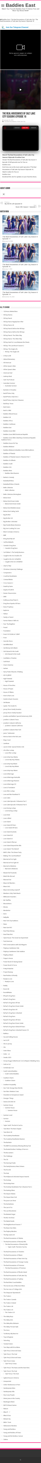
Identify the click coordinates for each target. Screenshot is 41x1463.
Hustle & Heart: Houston (10, 699)
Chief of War (7, 566)
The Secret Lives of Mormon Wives (14, 1286)
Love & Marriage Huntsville (11, 777)
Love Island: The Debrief (11, 849)
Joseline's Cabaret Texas (11, 719)
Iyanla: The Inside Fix (10, 706)
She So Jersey (7, 1044)
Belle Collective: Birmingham (12, 494)
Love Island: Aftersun (10, 842)
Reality (5, 985)
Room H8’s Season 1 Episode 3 (26, 206)
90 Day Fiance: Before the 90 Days (13, 332)
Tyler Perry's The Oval (10, 1354)
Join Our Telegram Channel (17, 27)
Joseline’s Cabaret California (12, 723)
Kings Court (7, 740)
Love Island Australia (9, 832)
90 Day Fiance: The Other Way (12, 339)
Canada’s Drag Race (9, 545)
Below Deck (7, 498)
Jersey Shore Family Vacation (12, 709)
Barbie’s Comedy (8, 477)
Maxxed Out (7, 879)
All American (7, 362)
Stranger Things (8, 1098)
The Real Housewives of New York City (15, 1258)
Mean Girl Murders (9, 883)
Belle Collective (8, 487)
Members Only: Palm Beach (11, 893)
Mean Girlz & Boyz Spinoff (11, 890)
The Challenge (7, 1156)
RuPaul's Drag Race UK (10, 1009)
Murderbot (6, 910)
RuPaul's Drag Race (9, 999)
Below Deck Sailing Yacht (11, 511)
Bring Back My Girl (9, 539)
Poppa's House (8, 958)
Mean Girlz (6, 886)
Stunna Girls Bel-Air (9, 1102)
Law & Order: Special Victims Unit (13, 747)
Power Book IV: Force (10, 965)
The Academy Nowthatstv (11, 1135)
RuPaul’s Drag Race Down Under (13, 1023)
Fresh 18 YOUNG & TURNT (11, 634)
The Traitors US (8, 1310)
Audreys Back (7, 376)
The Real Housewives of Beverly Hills (14, 1241)
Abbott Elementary (9, 359)
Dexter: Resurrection (9, 593)
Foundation (6, 631)
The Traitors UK (8, 1306)
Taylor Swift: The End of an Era (12, 1125)
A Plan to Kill (7, 356)
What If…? (6, 1412)
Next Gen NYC (7, 927)
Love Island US (8, 839)
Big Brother (7, 515)
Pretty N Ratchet (8, 968)
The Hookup (7, 1180)
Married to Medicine (9, 866)
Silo (4, 1047)
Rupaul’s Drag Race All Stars (12, 1020)
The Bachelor (7, 1142)
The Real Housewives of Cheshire (13, 1252)
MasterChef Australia (10, 873)
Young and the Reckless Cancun (13, 1436)
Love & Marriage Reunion (11, 781)
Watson (5, 1408)
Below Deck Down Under (11, 501)
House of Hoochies (9, 685)
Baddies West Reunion (12, 473)
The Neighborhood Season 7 (12, 1224)
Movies (5, 907)
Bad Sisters (6, 407)
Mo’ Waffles (7, 900)
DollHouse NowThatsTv (10, 600)
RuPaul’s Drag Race (9, 1016)
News (5, 924)
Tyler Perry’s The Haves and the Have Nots (16, 1368)
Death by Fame (8, 586)
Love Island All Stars (9, 825)
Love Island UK (8, 835)
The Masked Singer (9, 1214)
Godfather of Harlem (10, 658)
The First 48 (7, 1170)
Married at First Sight (9, 859)
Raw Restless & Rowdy (10, 975)
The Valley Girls (8, 1320)
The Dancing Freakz (9, 1163)
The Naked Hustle (8, 1221)
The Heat (6, 1173)
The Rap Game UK (9, 1235)
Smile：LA (6, 1054)
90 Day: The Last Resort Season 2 (13, 345)
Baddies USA (7, 467)
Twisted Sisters (8, 1344)
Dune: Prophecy (8, 607)
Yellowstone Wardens (10, 1426)
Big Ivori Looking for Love (11, 528)
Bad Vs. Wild (7, 410)
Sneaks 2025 (7, 1057)
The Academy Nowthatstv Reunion (14, 1139)
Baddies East (20, 5)
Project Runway (8, 972)
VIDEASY (33, 127)
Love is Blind (7, 818)
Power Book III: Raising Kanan (12, 962)
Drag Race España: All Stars (11, 603)
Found (5, 627)
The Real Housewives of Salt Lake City (22, 19)
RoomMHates (7, 992)
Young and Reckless (9, 1429)
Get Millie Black (8, 644)
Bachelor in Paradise (9, 390)
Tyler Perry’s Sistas (9, 1361)
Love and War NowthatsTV (11, 794)
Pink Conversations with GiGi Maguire (15, 944)
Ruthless (6, 1033)
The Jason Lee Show (9, 1200)
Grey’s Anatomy (8, 665)
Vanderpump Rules (9, 1388)
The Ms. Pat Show (8, 1218)
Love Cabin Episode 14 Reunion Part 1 (15, 801)
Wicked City (6, 1419)
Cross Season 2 (8, 583)
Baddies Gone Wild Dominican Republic (15, 434)
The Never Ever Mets (9, 1228)
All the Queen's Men (9, 366)
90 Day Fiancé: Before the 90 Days (13, 328)
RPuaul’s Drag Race (9, 996)
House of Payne (8, 689)
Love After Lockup (10, 753)
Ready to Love (7, 979)
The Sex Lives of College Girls (12, 1289)
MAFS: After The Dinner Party (12, 852)
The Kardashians (8, 1204)
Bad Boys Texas (8, 403)
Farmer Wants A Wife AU (11, 620)
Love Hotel (6, 815)
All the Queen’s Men (9, 369)
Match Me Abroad (9, 876)
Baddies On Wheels (9, 460)
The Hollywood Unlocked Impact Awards (16, 1176)
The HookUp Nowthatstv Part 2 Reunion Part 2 (17, 1187)
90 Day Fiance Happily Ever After (13, 322)
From (5, 638)
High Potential (7, 678)
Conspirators (7, 573)
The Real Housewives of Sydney (13, 1279)
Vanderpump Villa (8, 1391)
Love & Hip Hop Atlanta (10, 757)
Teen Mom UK (7, 1132)
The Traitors (7, 1296)
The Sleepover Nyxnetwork (11, 1292)
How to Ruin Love (8, 695)
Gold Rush (6, 661)
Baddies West (7, 470)
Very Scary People (9, 1395)
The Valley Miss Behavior (11, 1323)
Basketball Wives (8, 481)
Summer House (8, 1105)
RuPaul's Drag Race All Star (11, 1003)
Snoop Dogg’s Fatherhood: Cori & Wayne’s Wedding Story (21, 1061)
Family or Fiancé (8, 617)
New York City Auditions (10, 921)
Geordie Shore (8, 641)
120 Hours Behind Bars (10, 311)
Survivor (6, 1118)
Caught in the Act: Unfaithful (12, 559)
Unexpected (7, 1381)
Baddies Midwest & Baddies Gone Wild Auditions (18, 450)
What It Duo (7, 1415)
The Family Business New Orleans (13, 1166)
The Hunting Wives (9, 1190)
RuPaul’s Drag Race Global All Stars (14, 1026)
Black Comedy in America (11, 532)
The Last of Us (7, 1207)
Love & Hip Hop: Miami (10, 770)
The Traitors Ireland (9, 1303)
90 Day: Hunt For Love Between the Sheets (16, 342)
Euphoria (6, 610)
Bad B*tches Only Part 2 (10, 397)
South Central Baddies (10, 1071)
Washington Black (8, 1402)
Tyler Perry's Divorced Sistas (12, 1351)
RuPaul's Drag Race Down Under (13, 1006)
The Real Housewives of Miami (12, 1255)
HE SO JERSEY (7, 675)
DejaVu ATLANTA (8, 590)
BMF (4, 535)
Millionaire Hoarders (9, 897)
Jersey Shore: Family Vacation (12, 713)
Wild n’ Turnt (7, 1422)
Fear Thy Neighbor (9, 624)
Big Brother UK (8, 518)
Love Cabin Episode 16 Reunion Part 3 (15, 805)
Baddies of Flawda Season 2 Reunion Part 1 (16, 457)
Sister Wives (7, 1050)
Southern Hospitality (9, 1084)
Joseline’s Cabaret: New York (12, 730)
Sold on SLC (7, 1064)
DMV (4, 596)
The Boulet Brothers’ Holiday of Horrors (15, 1149)
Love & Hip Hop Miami (10, 764)
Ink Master (6, 702)
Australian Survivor (9, 383)
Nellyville (6, 917)
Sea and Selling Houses (10, 1037)
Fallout (5, 614)
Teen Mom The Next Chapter (12, 1129)
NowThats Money (8, 931)
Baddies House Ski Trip (10, 443)
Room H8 (6, 989)
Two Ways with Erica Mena (11, 1347)
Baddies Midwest (8, 446)
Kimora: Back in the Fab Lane (12, 736)
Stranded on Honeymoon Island (13, 1095)
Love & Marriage (8, 774)
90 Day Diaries (7, 315)
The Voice (6, 1330)
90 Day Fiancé (7, 318)
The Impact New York (10, 1197)
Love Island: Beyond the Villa (12, 845)
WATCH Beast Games (10, 1405)
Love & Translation (9, 787)
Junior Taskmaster (9, 733)
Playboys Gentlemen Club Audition (14, 951)
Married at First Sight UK (10, 862)
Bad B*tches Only (8, 393)
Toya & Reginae (8, 1337)
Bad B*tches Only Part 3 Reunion (13, 400)
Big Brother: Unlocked (10, 521)
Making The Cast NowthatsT (12, 856)
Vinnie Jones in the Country (11, 1398)
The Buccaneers (8, 1153)
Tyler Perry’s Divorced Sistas (12, 1357)
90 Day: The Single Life (10, 349)
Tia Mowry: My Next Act (10, 1333)
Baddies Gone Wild (9, 431)
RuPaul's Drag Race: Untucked (12, 1013)
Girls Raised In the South (11, 651)
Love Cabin (6, 798)
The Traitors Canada (9, 1299)
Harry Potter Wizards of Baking (13, 672)
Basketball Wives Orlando (11, 484)
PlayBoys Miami (8, 955)
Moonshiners (7, 903)
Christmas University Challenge (13, 569)
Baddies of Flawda (9, 453)
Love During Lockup (9, 808)
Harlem (5, 668)
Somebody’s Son (8, 1068)
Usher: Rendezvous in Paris (11, 1385)
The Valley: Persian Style (10, 1327)
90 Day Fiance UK (8, 325)
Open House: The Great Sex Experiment (15, 938)
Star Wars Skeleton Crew (11, 1091)
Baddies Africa (8, 421)
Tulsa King (6, 1340)
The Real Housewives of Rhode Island (15, 1272)
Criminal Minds (8, 579)
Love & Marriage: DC (9, 784)
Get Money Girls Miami (10, 648)
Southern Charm (8, 1078)
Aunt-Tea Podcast (8, 380)
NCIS (5, 914)
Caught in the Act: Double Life (12, 556)
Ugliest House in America (11, 1378)
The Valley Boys (8, 1316)
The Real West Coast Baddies (12, 1282)
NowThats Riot (8, 934)
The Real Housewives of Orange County (15, 1262)
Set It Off (6, 1040)
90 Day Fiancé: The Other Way (12, 335)
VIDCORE (25, 127)
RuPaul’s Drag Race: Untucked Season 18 (16, 1030)
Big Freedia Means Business (12, 525)
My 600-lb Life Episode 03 (13, 203)
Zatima (5, 1439)
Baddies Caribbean (9, 424)
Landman (6, 743)
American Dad (7, 373)
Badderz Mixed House (10, 414)
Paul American (7, 941)
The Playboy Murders (10, 1231)
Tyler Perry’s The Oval (10, 1371)
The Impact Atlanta (9, 1194)
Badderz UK (7, 417)
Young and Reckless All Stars (12, 1432)
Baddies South (7, 464)
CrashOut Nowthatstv (10, 576)
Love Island (7, 822)
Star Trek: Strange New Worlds (13, 1088)
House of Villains (8, 692)
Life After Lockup (8, 750)
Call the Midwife (8, 542)
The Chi (5, 1159)
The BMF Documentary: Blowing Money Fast (17, 1146)
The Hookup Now (8, 1183)
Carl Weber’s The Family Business (13, 552)
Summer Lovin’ (7, 1115)
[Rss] (20, 1459)
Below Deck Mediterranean (11, 508)
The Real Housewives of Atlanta (13, 1238)
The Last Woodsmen (9, 1211)
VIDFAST (17, 127)
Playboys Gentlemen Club (11, 948)
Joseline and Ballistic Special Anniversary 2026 (17, 716)
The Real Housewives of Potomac (13, 1265)
